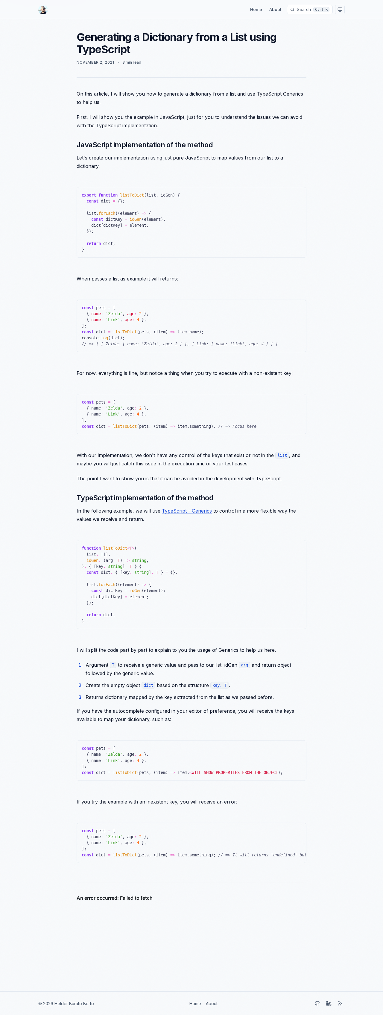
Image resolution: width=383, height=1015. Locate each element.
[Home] (43, 9)
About (275, 9)
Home (256, 9)
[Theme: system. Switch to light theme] (340, 9)
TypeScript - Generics (187, 511)
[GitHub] (317, 1003)
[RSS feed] (340, 1003)
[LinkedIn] (328, 1003)
